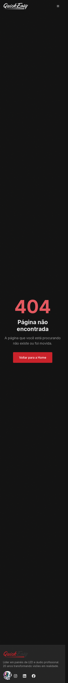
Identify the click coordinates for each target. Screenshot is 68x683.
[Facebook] (33, 676)
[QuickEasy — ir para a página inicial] (15, 6)
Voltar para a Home (32, 357)
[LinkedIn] (24, 676)
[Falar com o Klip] (7, 675)
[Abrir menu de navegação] (58, 6)
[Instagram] (15, 676)
